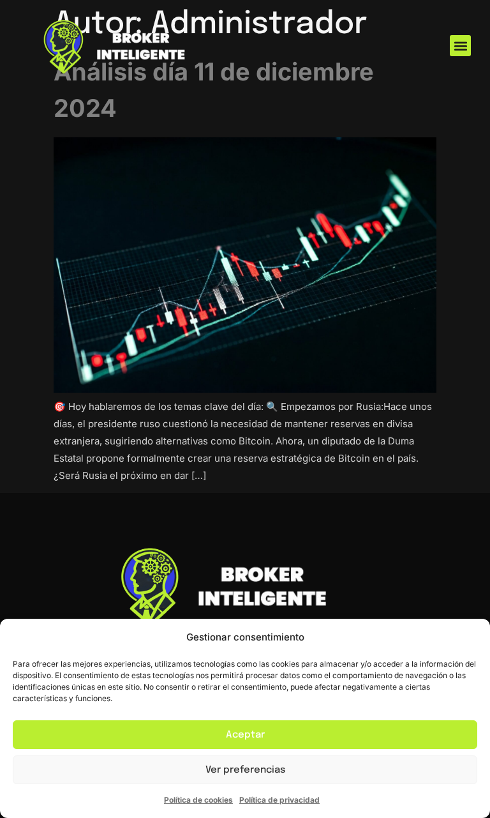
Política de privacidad (279, 800)
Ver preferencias (245, 770)
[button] (460, 45)
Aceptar (245, 735)
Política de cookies (198, 800)
